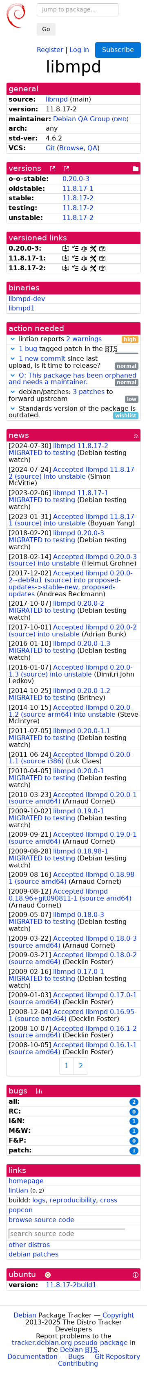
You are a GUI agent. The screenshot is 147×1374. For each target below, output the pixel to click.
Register (50, 49)
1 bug (28, 349)
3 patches (89, 392)
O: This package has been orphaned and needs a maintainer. (72, 378)
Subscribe (118, 50)
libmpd (57, 99)
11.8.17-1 (78, 188)
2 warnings (84, 339)
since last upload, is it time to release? (72, 362)
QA (92, 148)
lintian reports (76, 339)
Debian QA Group (81, 119)
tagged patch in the (77, 349)
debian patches (33, 1254)
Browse (71, 148)
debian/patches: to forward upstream (72, 396)
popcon (21, 1210)
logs (38, 1200)
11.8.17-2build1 (71, 1285)
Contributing (78, 1363)
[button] (13, 339)
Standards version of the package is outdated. (72, 412)
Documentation (32, 1356)
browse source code (41, 1220)
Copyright (118, 1315)
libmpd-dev (27, 299)
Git (50, 148)
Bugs (76, 1356)
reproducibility (72, 1200)
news (19, 435)
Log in (79, 49)
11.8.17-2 (78, 198)
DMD (120, 119)
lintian (18, 1190)
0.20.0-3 (75, 179)
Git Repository (117, 1356)
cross (108, 1200)
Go (46, 29)
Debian (24, 1315)
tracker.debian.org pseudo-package (70, 1343)
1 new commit (42, 358)
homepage (26, 1181)
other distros (29, 1245)
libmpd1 (22, 308)
